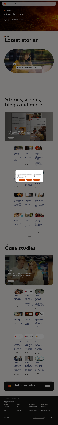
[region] (29, 176)
